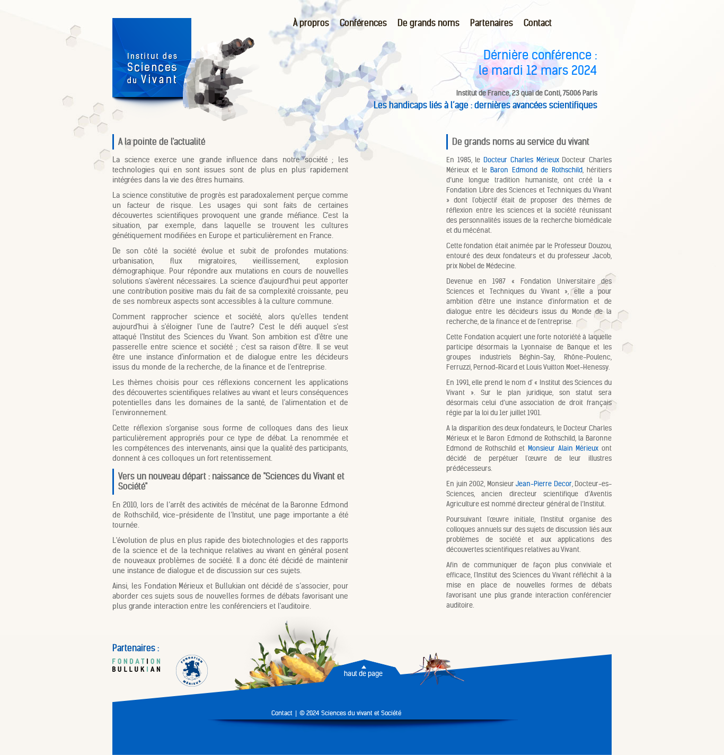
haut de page (363, 674)
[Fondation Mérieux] (192, 672)
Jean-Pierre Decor (544, 483)
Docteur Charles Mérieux (521, 159)
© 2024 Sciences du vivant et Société (350, 713)
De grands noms (429, 23)
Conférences (363, 23)
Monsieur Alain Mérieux (563, 448)
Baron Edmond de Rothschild (536, 169)
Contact (538, 23)
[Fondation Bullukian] (136, 666)
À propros (311, 23)
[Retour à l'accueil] (151, 116)
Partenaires (491, 23)
